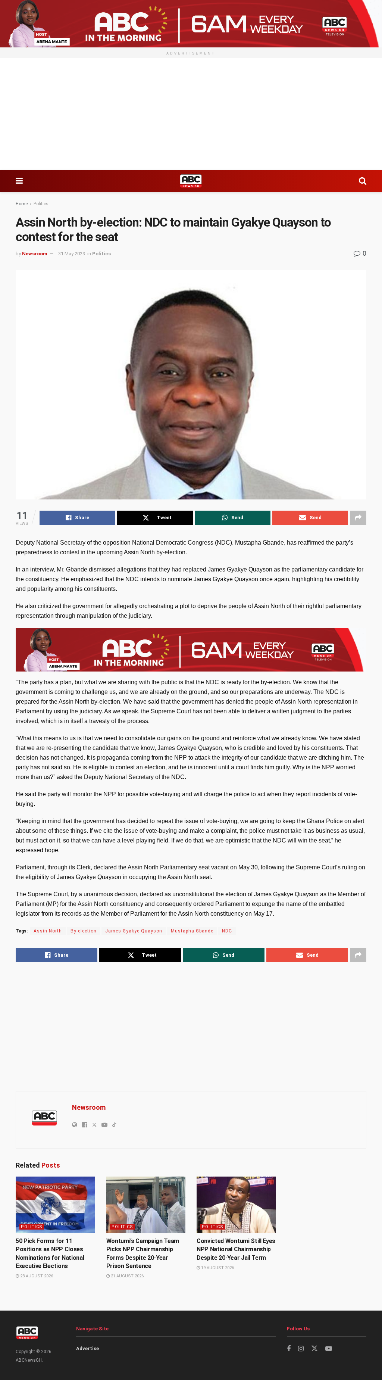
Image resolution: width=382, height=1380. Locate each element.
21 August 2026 (127, 1276)
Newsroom (34, 253)
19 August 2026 (217, 1267)
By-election (84, 931)
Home (22, 203)
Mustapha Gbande (192, 931)
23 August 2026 (36, 1276)
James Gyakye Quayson (133, 931)
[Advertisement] (191, 114)
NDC (227, 931)
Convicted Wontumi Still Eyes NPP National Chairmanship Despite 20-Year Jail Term (236, 1249)
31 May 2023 (71, 253)
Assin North (48, 931)
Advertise (87, 1348)
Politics (41, 203)
